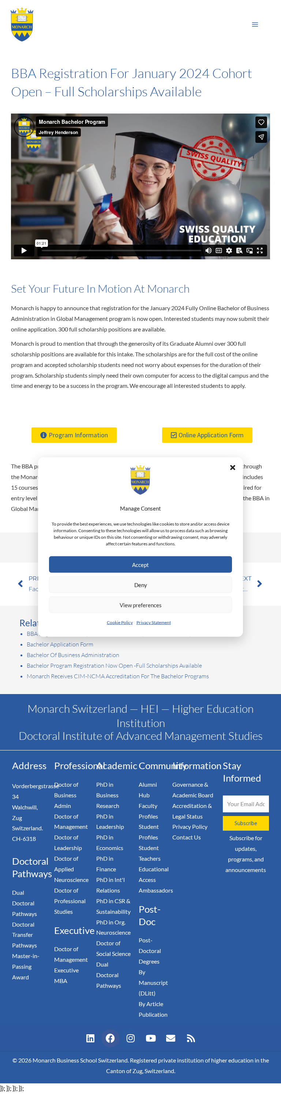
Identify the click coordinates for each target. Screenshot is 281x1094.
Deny (140, 585)
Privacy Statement (153, 622)
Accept (140, 564)
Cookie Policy (120, 622)
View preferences (141, 605)
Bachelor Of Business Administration (73, 655)
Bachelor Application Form (60, 644)
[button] (232, 467)
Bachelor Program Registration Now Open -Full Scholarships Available (114, 665)
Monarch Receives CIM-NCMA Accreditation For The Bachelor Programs (118, 676)
